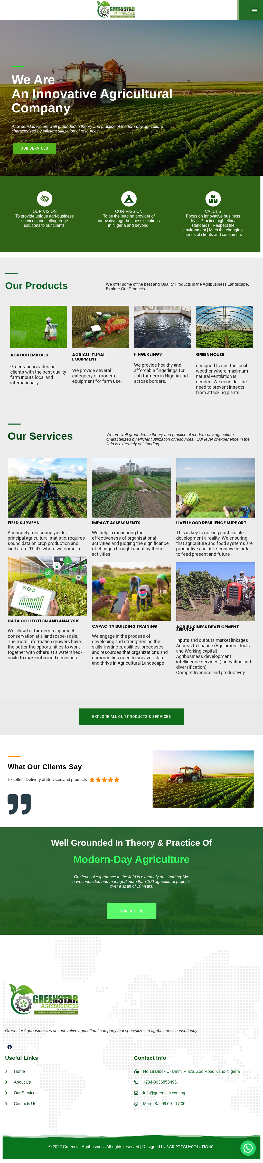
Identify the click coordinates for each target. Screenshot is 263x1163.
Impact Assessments (116, 523)
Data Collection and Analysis (44, 621)
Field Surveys (23, 523)
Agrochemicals (29, 355)
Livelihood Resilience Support (211, 523)
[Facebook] (9, 1047)
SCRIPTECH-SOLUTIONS (189, 1147)
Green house (210, 354)
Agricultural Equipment (88, 357)
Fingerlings (148, 354)
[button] (255, 10)
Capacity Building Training (124, 626)
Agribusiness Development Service (207, 628)
